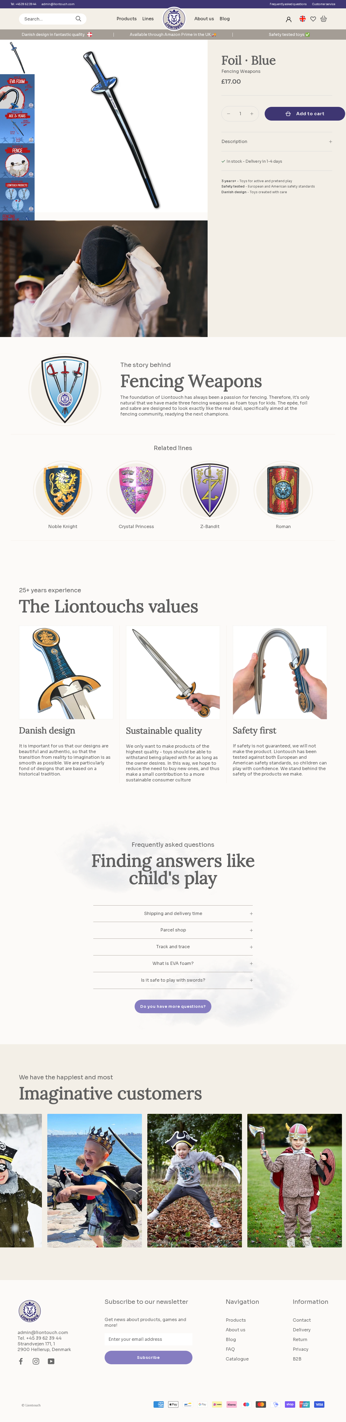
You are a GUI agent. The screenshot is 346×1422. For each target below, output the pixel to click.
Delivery (302, 1330)
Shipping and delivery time (173, 913)
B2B (297, 1359)
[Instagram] (36, 1361)
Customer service (323, 4)
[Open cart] (323, 19)
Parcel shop (173, 930)
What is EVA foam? (173, 963)
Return (300, 1339)
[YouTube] (51, 1361)
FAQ (230, 1349)
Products (127, 19)
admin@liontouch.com (58, 4)
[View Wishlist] (313, 19)
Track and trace (173, 947)
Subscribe (148, 1357)
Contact (302, 1320)
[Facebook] (21, 1361)
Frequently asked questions (288, 4)
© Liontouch (31, 1405)
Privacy (300, 1349)
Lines (148, 19)
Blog (224, 19)
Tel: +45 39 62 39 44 (23, 4)
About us (204, 19)
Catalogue (237, 1359)
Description (234, 141)
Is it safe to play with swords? (173, 980)
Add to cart (310, 114)
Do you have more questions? (173, 1006)
